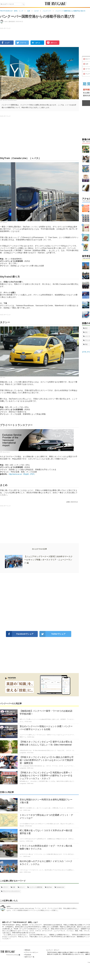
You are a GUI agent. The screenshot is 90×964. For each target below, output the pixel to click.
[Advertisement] (39, 602)
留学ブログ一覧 (29, 957)
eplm (8, 906)
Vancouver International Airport (10, 100)
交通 (13, 887)
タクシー (22, 887)
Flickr (4, 377)
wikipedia (5, 222)
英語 (86, 328)
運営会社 (27, 950)
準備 (86, 344)
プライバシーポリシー (31, 952)
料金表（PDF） (29, 474)
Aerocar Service (6, 452)
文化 (86, 332)
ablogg (16, 954)
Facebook (28, 954)
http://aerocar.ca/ (15, 474)
